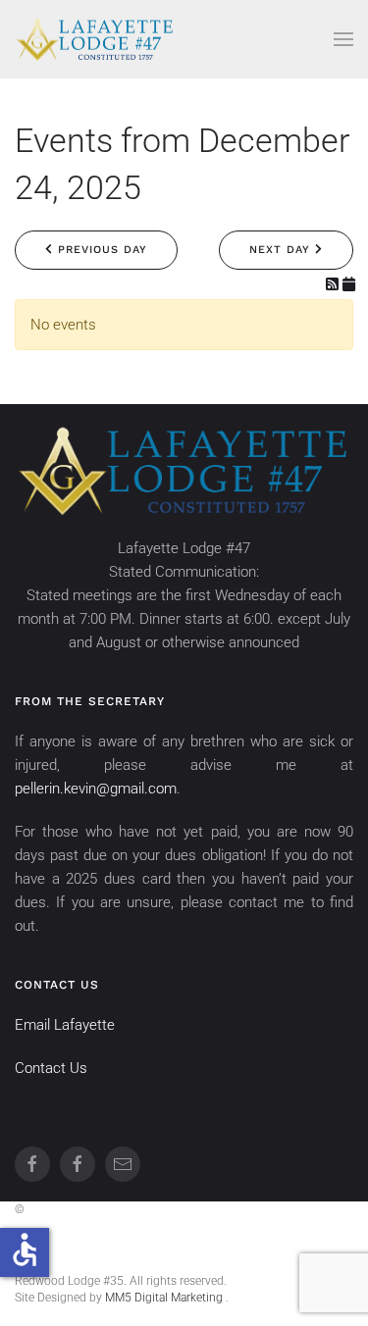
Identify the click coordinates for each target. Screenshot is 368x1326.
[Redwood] (77, 1164)
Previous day (100, 249)
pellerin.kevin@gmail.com (96, 788)
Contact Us (51, 1068)
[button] (343, 39)
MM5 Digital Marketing (165, 1297)
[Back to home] (95, 39)
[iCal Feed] (348, 284)
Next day (282, 249)
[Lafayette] (32, 1164)
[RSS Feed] (334, 284)
